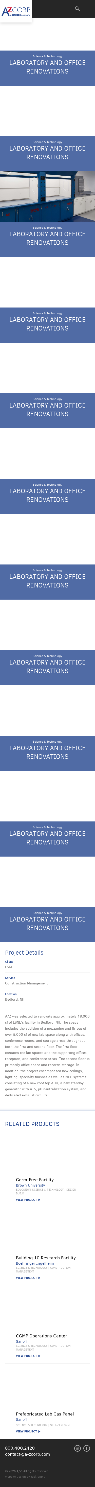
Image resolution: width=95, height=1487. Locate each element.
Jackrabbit (38, 1477)
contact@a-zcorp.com (27, 1454)
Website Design (15, 1477)
